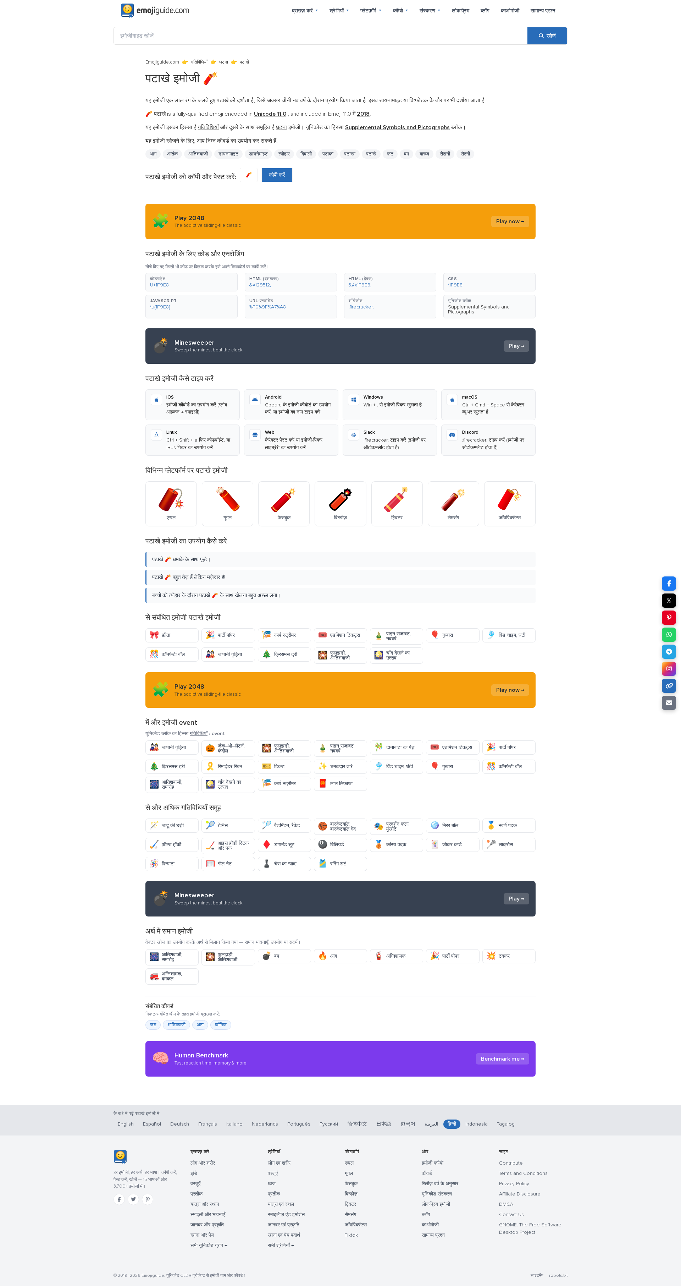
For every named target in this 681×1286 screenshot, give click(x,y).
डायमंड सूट (278, 844)
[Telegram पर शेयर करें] (669, 652)
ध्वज (272, 1184)
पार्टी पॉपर (220, 635)
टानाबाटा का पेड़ (394, 747)
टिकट (273, 766)
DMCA (506, 1204)
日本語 (383, 1124)
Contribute (511, 1163)
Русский (329, 1124)
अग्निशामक (389, 956)
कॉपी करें (277, 175)
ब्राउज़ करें (305, 10)
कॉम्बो (400, 10)
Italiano (234, 1124)
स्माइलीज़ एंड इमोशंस (286, 1214)
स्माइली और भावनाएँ (207, 1214)
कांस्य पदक (390, 844)
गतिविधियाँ (199, 62)
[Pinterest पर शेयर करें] (669, 618)
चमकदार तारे (335, 766)
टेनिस (216, 825)
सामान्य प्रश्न (543, 10)
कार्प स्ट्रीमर (279, 635)
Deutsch (179, 1124)
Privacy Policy (514, 1184)
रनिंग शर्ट (332, 864)
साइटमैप (537, 1275)
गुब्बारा (441, 635)
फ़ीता (159, 635)
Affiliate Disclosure (520, 1194)
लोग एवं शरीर (279, 1163)
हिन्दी (452, 1124)
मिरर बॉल (444, 825)
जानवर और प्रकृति (207, 1225)
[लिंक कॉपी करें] (669, 686)
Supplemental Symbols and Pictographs (479, 309)
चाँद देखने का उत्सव (392, 655)
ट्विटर (350, 1204)
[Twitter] (133, 1199)
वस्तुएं (273, 1173)
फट (153, 1025)
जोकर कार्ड (446, 844)
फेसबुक (351, 1184)
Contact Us (511, 1214)
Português (298, 1124)
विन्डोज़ (351, 1194)
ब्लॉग (485, 10)
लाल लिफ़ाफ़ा (335, 783)
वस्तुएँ (195, 1184)
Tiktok (351, 1235)
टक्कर (498, 956)
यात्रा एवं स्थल (281, 1204)
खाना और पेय (202, 1235)
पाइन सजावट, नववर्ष (392, 636)
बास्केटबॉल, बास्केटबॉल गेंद (337, 826)
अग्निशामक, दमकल (165, 976)
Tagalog (506, 1124)
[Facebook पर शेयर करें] (669, 583)
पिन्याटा (162, 864)
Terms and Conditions (523, 1173)
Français (207, 1124)
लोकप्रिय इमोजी (436, 1204)
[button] (191, 282)
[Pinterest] (147, 1199)
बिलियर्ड (331, 844)
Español (152, 1124)
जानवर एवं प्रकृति (283, 1225)
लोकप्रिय (460, 10)
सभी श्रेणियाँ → (281, 1245)
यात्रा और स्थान (204, 1204)
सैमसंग (350, 1214)
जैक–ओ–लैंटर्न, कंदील (225, 748)
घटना (223, 62)
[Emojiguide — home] (155, 11)
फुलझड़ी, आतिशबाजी (334, 655)
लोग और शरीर (202, 1163)
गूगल (349, 1173)
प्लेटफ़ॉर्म (371, 10)
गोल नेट (218, 864)
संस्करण (430, 10)
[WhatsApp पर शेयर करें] (669, 635)
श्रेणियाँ (339, 10)
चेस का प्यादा (279, 864)
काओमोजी (510, 10)
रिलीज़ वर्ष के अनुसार (440, 1184)
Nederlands (265, 1124)
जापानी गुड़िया (223, 654)
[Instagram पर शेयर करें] (669, 669)
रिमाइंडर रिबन (223, 766)
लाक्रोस (499, 844)
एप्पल (349, 1163)
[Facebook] (119, 1199)
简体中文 (357, 1124)
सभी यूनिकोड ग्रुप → (208, 1245)
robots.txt (558, 1275)
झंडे (193, 1173)
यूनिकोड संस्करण (437, 1194)
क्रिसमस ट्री (279, 654)
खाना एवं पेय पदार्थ (284, 1235)
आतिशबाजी (176, 1025)
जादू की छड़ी (166, 825)
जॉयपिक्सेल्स (356, 1225)
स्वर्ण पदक (501, 825)
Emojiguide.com (162, 62)
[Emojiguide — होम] (120, 1157)
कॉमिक (221, 1025)
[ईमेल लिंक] (669, 703)
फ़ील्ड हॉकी (165, 844)
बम (270, 956)
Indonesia (476, 1124)
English (126, 1124)
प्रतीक (196, 1194)
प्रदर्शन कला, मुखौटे (392, 826)
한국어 (407, 1124)
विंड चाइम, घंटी (505, 635)
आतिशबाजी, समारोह (165, 784)
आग (327, 956)
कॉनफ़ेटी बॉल (167, 654)
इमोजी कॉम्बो (432, 1163)
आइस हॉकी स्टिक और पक (227, 845)
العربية (431, 1124)
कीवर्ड (427, 1173)
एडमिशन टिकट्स (339, 635)
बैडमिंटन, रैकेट (281, 825)
